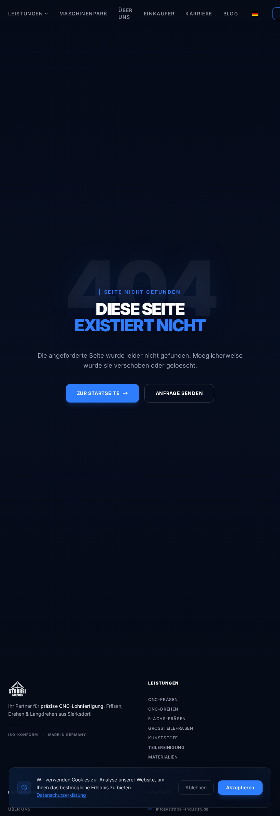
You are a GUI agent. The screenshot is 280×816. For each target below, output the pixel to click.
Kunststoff (163, 737)
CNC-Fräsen (163, 699)
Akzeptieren (240, 787)
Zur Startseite (98, 393)
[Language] (255, 14)
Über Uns (125, 13)
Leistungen (25, 13)
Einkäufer (159, 13)
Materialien (163, 757)
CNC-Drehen (163, 709)
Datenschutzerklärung (61, 795)
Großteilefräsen (170, 728)
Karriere (198, 13)
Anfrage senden (179, 393)
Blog (230, 13)
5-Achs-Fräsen (167, 718)
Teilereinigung (166, 747)
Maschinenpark (83, 13)
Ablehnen (196, 787)
